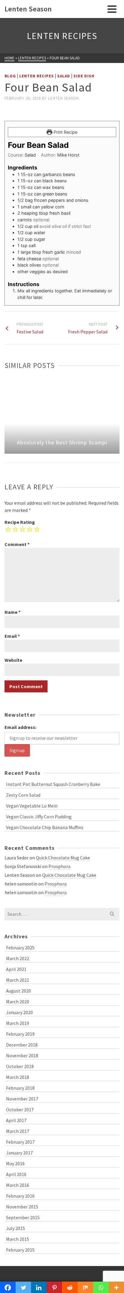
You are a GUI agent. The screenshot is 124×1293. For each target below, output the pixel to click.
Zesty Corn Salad (23, 795)
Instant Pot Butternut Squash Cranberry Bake (53, 784)
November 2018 (22, 1056)
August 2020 (18, 991)
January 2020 (19, 1012)
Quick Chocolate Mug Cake (63, 858)
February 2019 (20, 1034)
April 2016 (16, 1174)
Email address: (20, 727)
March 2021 (17, 980)
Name (12, 612)
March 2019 (17, 1023)
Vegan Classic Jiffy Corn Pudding (39, 817)
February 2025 (20, 948)
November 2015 (22, 1207)
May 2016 (15, 1163)
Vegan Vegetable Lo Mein (31, 806)
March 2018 (17, 1077)
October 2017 (20, 1109)
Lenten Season (63, 98)
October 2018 (20, 1066)
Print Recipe (64, 132)
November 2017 (22, 1099)
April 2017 (16, 1120)
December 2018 (22, 1045)
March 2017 (17, 1131)
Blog (10, 76)
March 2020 (17, 1002)
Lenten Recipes (36, 76)
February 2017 (20, 1142)
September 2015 (23, 1217)
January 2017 (19, 1153)
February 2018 (20, 1088)
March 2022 (17, 958)
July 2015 (15, 1228)
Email (12, 636)
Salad (63, 76)
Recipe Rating (20, 522)
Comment (17, 544)
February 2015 (20, 1250)
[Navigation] (111, 9)
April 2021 (16, 969)
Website (13, 660)
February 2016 (20, 1196)
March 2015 (17, 1239)
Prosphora (59, 866)
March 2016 (17, 1185)
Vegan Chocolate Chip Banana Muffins (44, 827)
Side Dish (84, 76)
